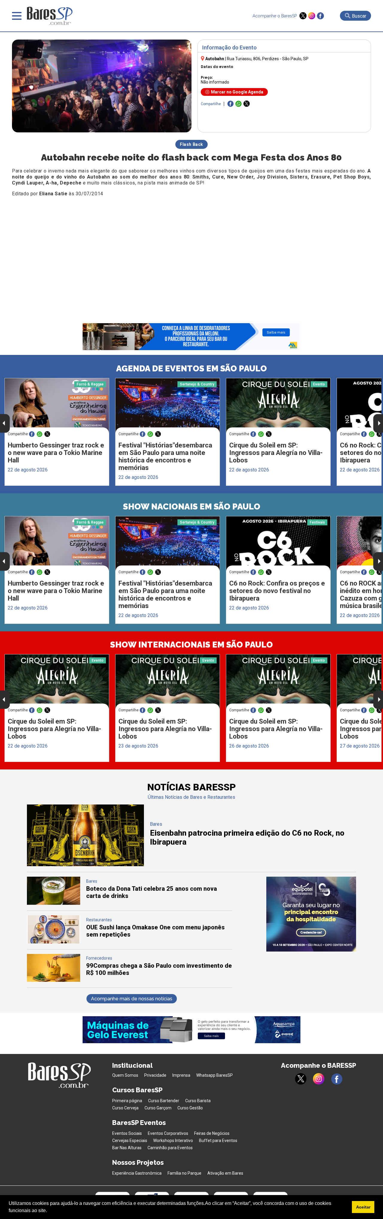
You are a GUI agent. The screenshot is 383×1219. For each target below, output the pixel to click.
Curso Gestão (190, 1107)
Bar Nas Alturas (127, 1147)
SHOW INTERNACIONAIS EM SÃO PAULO (191, 645)
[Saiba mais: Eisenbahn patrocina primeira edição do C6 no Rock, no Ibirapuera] (85, 864)
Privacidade (155, 1075)
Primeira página (127, 1100)
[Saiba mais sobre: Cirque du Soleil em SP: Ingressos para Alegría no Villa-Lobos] (278, 405)
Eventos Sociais (127, 1133)
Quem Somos (125, 1075)
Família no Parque (184, 1173)
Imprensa (181, 1075)
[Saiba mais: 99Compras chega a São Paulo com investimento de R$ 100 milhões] (53, 980)
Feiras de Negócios (212, 1133)
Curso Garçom (158, 1107)
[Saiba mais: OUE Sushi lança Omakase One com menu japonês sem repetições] (53, 942)
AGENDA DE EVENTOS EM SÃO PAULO (191, 368)
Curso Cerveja (125, 1107)
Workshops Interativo (173, 1140)
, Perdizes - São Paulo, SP (267, 58)
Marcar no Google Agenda (237, 92)
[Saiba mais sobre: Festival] (167, 405)
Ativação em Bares (225, 1173)
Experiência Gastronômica (137, 1173)
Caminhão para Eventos (170, 1147)
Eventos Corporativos (168, 1133)
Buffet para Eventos (218, 1140)
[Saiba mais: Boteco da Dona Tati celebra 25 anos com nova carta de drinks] (53, 903)
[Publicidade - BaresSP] (311, 914)
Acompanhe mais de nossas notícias (131, 999)
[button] (49, 1211)
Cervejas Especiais (129, 1140)
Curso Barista (198, 1100)
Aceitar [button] (363, 1207)
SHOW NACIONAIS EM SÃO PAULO (191, 507)
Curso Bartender (163, 1100)
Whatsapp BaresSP (214, 1075)
